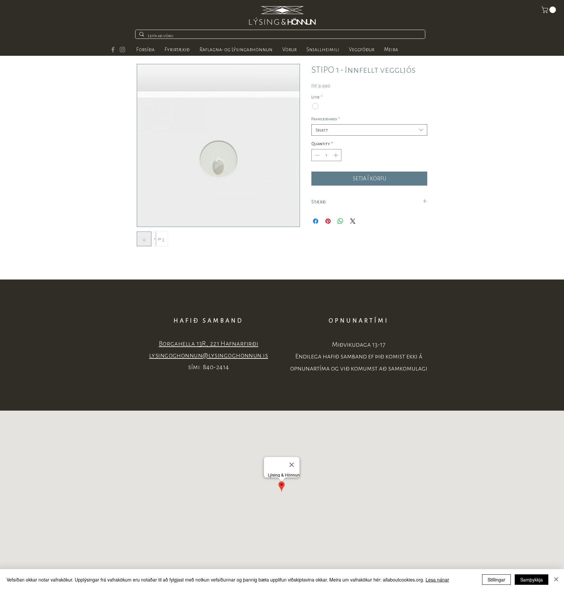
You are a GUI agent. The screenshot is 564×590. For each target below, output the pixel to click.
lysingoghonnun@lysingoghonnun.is (208, 355)
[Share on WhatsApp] (340, 221)
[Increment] (336, 155)
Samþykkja (531, 579)
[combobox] (369, 130)
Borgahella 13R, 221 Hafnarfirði (208, 343)
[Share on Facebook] (316, 221)
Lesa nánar (437, 579)
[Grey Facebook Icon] (113, 49)
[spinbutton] (326, 155)
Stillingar (496, 579)
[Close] (556, 579)
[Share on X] (353, 221)
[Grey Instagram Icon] (122, 49)
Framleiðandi (325, 119)
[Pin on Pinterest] (328, 221)
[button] (549, 10)
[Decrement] (316, 155)
